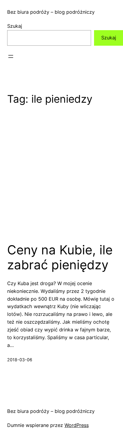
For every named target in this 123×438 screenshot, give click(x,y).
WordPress (76, 425)
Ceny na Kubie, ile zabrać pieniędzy (60, 257)
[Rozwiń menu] (10, 56)
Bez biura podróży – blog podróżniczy (51, 12)
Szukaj (14, 26)
